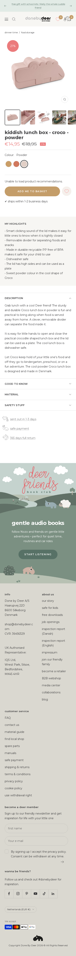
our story (48, 601)
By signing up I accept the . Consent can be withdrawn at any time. (38, 854)
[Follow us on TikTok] (44, 893)
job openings (50, 622)
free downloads (52, 615)
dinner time (11, 32)
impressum (49, 652)
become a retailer (54, 671)
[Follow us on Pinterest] (26, 893)
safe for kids (50, 608)
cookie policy (13, 788)
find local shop (14, 739)
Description (14, 298)
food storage (27, 32)
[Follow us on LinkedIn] (53, 893)
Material (12, 394)
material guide (14, 732)
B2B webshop (51, 678)
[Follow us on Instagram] (17, 893)
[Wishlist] (58, 19)
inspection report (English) (53, 643)
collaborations (51, 692)
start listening (38, 554)
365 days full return (22, 438)
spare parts (12, 746)
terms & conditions (17, 774)
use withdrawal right (18, 795)
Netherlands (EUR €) (18, 909)
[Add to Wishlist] (66, 191)
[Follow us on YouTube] (35, 893)
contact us (12, 725)
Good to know (16, 383)
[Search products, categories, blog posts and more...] (14, 19)
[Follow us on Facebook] (9, 893)
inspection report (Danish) (53, 631)
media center (51, 685)
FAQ (8, 718)
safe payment (19, 428)
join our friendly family (52, 662)
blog (45, 699)
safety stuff (15, 405)
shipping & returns (17, 767)
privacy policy (14, 781)
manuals (10, 753)
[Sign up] (62, 861)
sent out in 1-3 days (23, 419)
